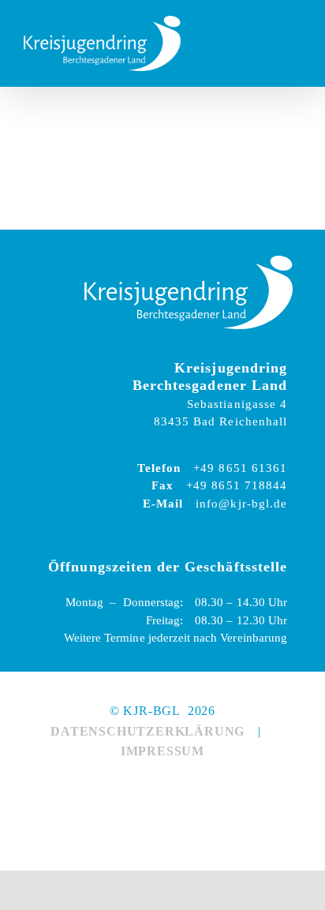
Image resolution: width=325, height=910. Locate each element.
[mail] (108, 788)
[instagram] (180, 788)
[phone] (217, 788)
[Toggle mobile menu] (295, 44)
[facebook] (144, 788)
